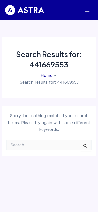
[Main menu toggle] (87, 10)
